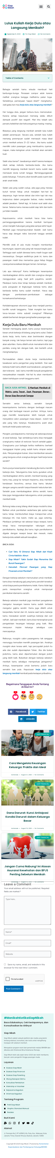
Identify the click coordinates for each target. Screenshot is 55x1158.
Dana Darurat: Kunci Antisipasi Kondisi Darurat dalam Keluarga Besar (27, 817)
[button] (48, 6)
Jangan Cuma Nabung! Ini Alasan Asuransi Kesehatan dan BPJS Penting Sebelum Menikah (27, 870)
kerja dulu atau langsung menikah (35, 104)
